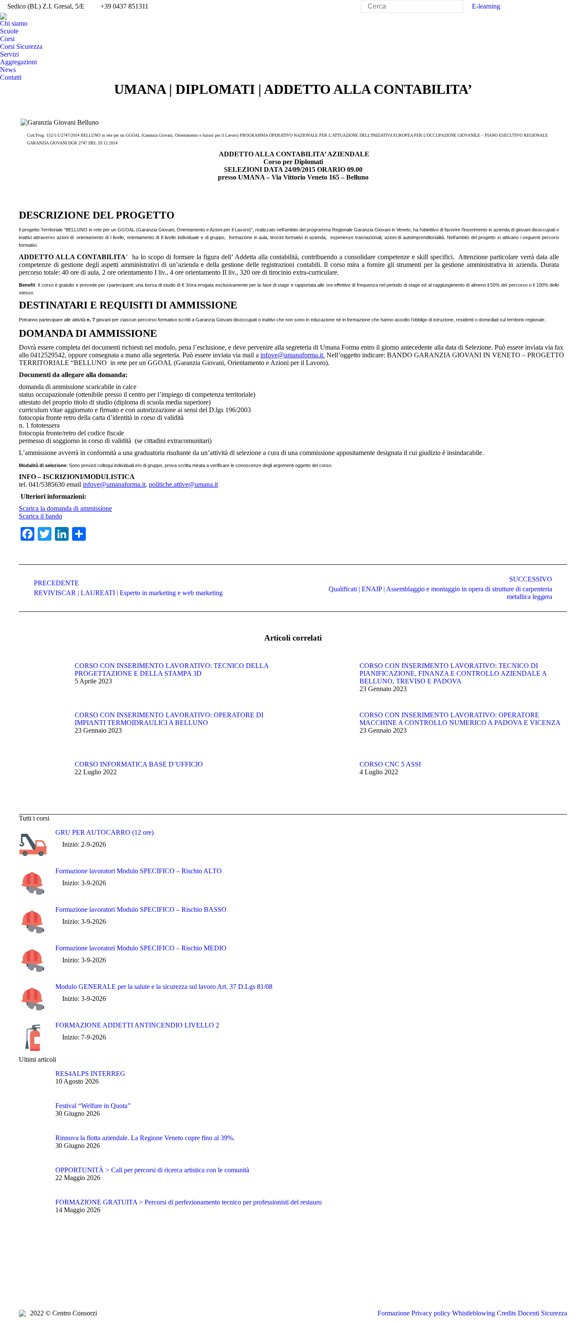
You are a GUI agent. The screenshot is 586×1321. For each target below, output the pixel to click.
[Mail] (102, 1282)
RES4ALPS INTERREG (90, 1073)
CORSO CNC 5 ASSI (390, 764)
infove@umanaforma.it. (292, 355)
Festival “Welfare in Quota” (92, 1105)
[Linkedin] (76, 1282)
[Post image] (42, 681)
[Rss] (63, 1282)
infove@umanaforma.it (114, 484)
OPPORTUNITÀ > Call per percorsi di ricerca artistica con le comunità (152, 1170)
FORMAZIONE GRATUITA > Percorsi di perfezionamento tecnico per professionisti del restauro (188, 1202)
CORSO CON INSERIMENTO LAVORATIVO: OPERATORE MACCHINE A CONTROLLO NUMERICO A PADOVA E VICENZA (460, 718)
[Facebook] (25, 1282)
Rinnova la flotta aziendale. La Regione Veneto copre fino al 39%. (145, 1137)
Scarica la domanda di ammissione (65, 508)
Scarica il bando (40, 516)
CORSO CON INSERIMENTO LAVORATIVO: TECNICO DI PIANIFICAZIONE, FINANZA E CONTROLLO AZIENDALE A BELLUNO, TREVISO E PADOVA (453, 673)
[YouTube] (51, 1282)
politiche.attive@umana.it (183, 484)
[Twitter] (38, 1282)
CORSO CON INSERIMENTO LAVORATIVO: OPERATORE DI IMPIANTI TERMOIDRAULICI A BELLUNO (169, 718)
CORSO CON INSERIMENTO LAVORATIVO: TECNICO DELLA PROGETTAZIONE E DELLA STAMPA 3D (172, 669)
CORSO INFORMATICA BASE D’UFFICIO (139, 764)
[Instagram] (89, 1282)
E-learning (486, 6)
